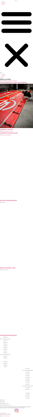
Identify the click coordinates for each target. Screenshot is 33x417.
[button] (16, 39)
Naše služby (4, 2)
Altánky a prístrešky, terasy (8, 267)
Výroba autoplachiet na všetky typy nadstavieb (13, 82)
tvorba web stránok (6, 415)
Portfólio (3, 3)
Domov (3, 1)
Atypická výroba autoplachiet (8, 200)
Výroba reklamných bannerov (8, 335)
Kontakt (3, 4)
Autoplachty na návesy (6, 129)
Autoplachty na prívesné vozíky (9, 133)
